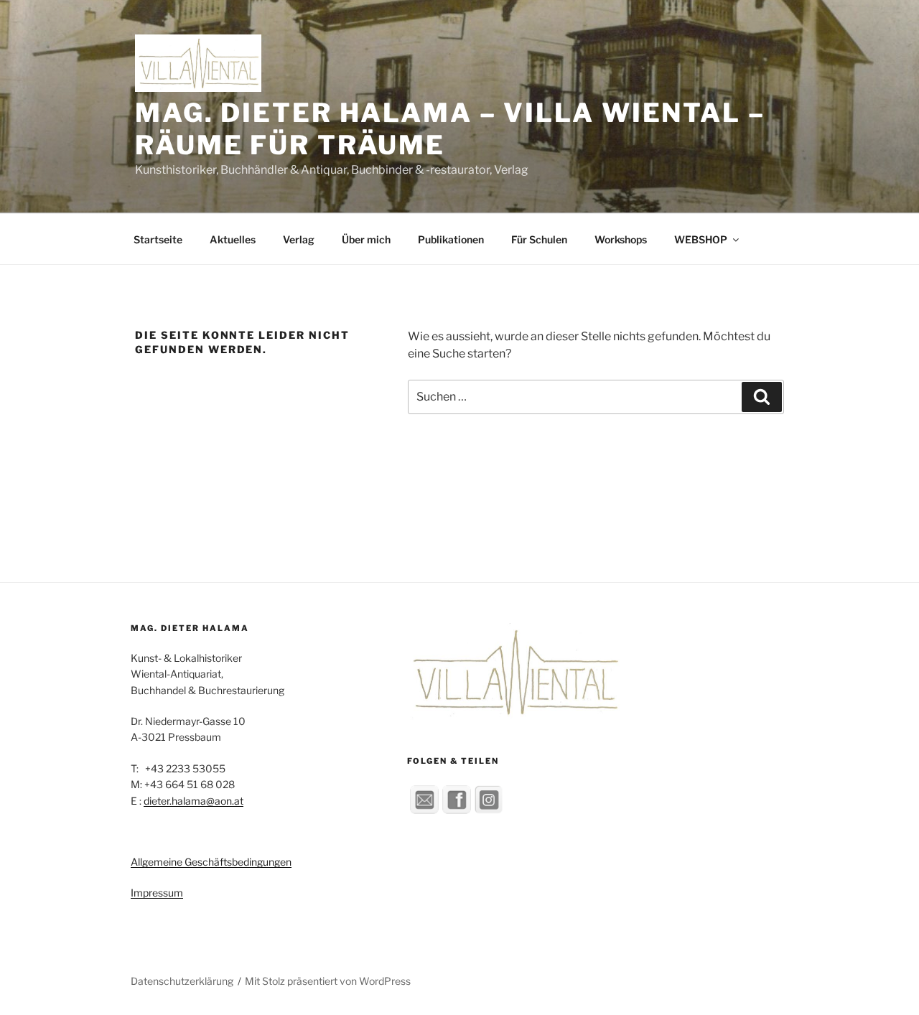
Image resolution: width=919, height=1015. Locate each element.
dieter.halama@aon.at (193, 801)
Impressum (157, 893)
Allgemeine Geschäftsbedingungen (211, 862)
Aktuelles (233, 239)
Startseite (158, 239)
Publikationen (451, 239)
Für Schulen (539, 239)
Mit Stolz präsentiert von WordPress (328, 981)
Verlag (298, 239)
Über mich (366, 239)
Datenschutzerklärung (182, 981)
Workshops (620, 239)
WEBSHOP (700, 239)
